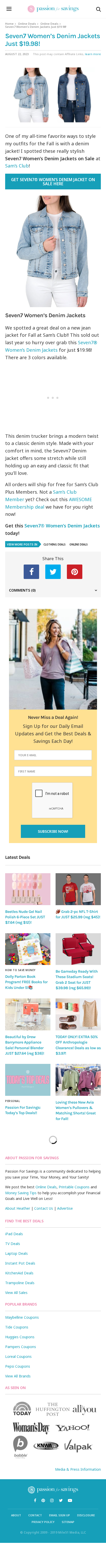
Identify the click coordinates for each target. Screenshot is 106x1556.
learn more (93, 54)
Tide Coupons (16, 1327)
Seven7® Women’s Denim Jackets (62, 526)
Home (9, 24)
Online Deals (27, 24)
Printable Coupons (74, 1186)
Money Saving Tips (21, 1192)
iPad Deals (14, 1233)
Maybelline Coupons (22, 1317)
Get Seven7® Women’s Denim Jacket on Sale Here (53, 182)
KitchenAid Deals (19, 1273)
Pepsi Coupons (17, 1366)
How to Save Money (20, 970)
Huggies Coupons (19, 1336)
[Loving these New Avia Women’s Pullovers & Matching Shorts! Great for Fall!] (78, 1080)
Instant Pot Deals (20, 1263)
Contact (35, 1515)
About (16, 1515)
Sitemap (68, 1522)
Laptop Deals (16, 1253)
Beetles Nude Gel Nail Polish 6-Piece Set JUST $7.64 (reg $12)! (25, 917)
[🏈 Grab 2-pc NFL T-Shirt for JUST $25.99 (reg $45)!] (78, 889)
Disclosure (86, 1515)
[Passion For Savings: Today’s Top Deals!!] (27, 1080)
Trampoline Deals (19, 1282)
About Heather (17, 1208)
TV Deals (12, 1243)
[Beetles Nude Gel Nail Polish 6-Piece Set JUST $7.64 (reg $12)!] (27, 889)
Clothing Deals (54, 544)
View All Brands (18, 1376)
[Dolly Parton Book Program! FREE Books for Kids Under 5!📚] (27, 949)
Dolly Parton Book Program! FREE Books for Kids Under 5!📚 (26, 982)
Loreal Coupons (18, 1356)
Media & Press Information (78, 1469)
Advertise (65, 1208)
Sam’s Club (17, 166)
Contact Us (43, 1208)
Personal (12, 1101)
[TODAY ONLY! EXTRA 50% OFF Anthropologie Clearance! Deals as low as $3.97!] (78, 1014)
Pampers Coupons (20, 1346)
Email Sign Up (59, 1515)
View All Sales (16, 1292)
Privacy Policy (43, 1522)
